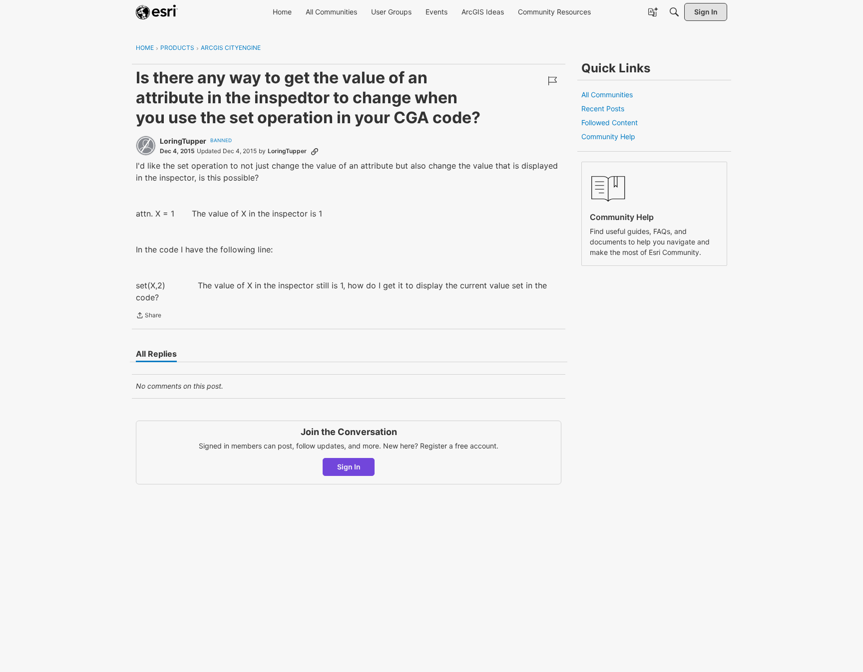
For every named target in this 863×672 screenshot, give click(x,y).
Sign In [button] (349, 466)
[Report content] (552, 81)
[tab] (156, 353)
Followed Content (609, 122)
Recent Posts (602, 108)
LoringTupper (183, 141)
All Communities (607, 94)
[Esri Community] (157, 11)
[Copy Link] (315, 151)
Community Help (608, 136)
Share (148, 316)
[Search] (674, 12)
